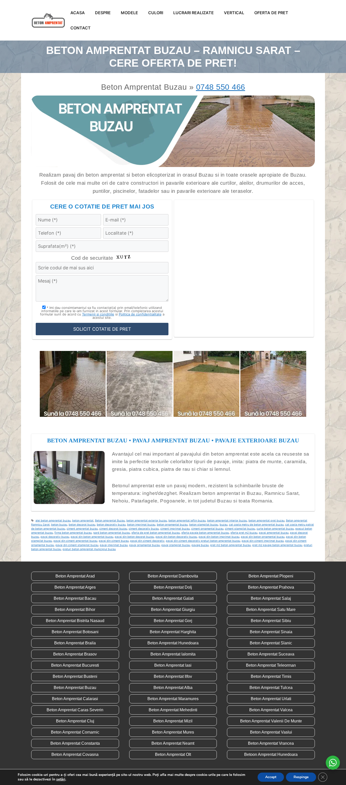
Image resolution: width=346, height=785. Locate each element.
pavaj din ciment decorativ (147, 541)
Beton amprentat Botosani (75, 632)
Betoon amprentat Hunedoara (271, 754)
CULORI (155, 12)
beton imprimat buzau (141, 524)
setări (60, 779)
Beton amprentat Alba (173, 687)
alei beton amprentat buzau (53, 520)
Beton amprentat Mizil (173, 721)
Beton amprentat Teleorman (271, 665)
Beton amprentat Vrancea (271, 743)
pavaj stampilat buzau (175, 545)
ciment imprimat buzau (175, 528)
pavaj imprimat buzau (114, 545)
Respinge (301, 777)
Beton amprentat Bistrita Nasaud (75, 621)
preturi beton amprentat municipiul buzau (89, 549)
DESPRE (103, 12)
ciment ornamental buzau (207, 528)
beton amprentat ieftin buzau (187, 520)
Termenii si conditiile (98, 314)
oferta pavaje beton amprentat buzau (205, 532)
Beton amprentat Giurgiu (173, 609)
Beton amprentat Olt (173, 754)
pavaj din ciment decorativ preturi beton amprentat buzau (203, 541)
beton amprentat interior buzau (227, 520)
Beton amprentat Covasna (75, 754)
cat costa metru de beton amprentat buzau (256, 524)
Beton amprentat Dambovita (173, 576)
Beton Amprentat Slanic (271, 643)
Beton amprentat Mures (173, 732)
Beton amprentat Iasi (172, 665)
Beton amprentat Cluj (75, 721)
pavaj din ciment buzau (114, 541)
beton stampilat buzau (203, 524)
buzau (223, 524)
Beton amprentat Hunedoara (173, 643)
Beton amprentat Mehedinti (173, 710)
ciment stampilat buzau (240, 528)
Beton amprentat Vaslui (271, 732)
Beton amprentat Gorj (173, 621)
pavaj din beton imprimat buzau (219, 536)
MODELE (129, 12)
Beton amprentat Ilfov (173, 676)
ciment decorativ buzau (144, 528)
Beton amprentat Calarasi (75, 699)
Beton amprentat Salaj (271, 598)
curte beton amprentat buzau (275, 528)
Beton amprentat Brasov (75, 654)
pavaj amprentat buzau (274, 532)
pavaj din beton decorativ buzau (176, 536)
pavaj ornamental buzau (144, 545)
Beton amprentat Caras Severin (75, 710)
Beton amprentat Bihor (75, 609)
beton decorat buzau (82, 524)
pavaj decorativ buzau (55, 536)
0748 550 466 (220, 87)
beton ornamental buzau (172, 524)
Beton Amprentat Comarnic (75, 732)
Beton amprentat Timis (271, 676)
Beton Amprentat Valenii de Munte (271, 721)
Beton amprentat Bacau (75, 598)
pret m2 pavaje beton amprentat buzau (277, 545)
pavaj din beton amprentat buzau (92, 536)
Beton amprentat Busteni (75, 676)
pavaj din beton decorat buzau (134, 536)
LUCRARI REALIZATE (193, 12)
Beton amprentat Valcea (271, 710)
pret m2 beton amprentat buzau (230, 545)
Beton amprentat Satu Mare (271, 609)
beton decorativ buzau (111, 524)
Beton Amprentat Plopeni (270, 576)
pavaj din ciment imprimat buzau (263, 541)
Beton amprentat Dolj (173, 587)
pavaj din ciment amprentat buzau (75, 541)
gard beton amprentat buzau (111, 532)
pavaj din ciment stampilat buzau (76, 545)
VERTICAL (234, 12)
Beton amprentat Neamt (172, 743)
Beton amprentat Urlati (271, 699)
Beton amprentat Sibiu (271, 621)
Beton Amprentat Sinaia (271, 632)
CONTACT (80, 27)
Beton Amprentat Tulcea (271, 687)
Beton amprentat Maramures (173, 699)
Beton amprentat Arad (75, 576)
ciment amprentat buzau (82, 528)
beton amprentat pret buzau (266, 520)
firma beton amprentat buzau (73, 532)
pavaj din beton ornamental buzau (262, 536)
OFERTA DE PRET (271, 12)
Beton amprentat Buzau (110, 520)
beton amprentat (82, 520)
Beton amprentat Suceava (270, 654)
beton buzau (59, 524)
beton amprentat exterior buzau (146, 520)
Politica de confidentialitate (140, 314)
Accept (270, 777)
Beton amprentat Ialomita (173, 654)
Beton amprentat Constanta (75, 743)
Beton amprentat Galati (173, 598)
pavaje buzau (200, 545)
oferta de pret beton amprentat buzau (155, 532)
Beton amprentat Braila (75, 643)
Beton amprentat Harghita (173, 632)
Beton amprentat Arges (75, 587)
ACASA (77, 12)
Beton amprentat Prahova (271, 587)
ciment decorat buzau (113, 528)
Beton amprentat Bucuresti (75, 665)
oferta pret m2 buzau (243, 532)
